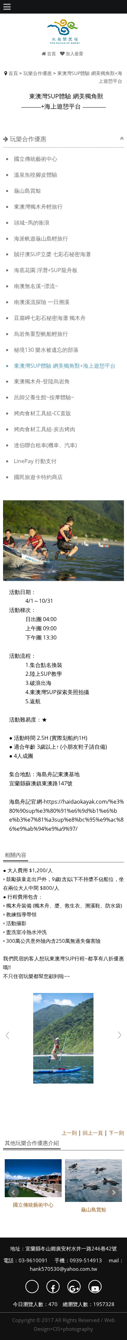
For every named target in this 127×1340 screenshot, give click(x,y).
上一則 (69, 1132)
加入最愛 (74, 54)
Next (113, 1192)
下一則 (116, 1132)
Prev (13, 1192)
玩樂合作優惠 (37, 73)
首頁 (51, 54)
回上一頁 (93, 1132)
